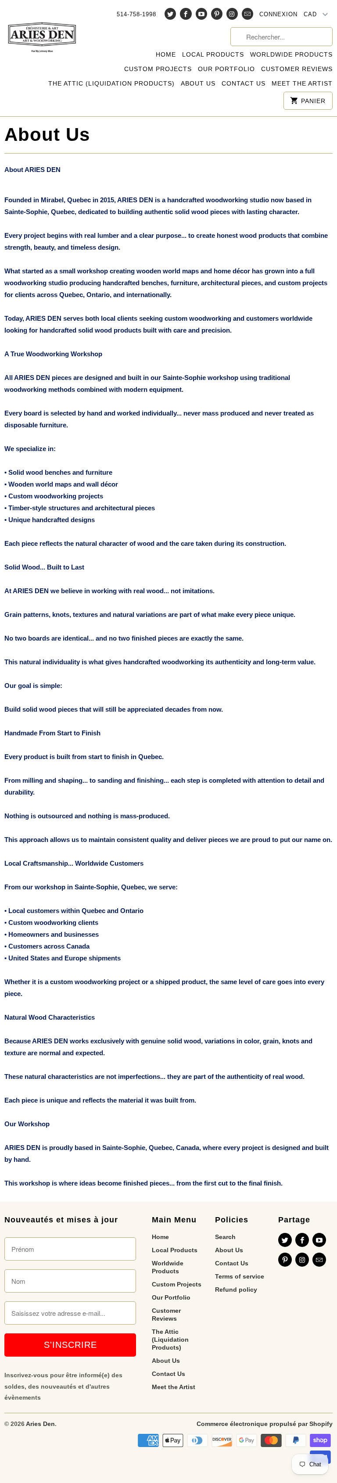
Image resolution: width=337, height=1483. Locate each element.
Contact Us (243, 83)
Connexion (278, 14)
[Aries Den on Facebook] (185, 14)
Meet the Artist (302, 83)
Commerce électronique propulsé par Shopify (265, 1423)
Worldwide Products (291, 54)
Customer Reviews (297, 68)
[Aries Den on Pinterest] (216, 14)
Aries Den (40, 1423)
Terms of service (239, 1276)
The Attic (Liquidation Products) (111, 83)
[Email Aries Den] (247, 14)
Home (166, 54)
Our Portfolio (226, 68)
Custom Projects (158, 68)
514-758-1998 (136, 14)
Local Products (213, 54)
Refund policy (236, 1289)
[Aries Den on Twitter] (170, 14)
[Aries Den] (42, 32)
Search (225, 1236)
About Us (198, 83)
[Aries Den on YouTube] (201, 14)
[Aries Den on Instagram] (232, 14)
